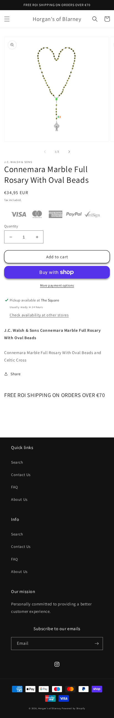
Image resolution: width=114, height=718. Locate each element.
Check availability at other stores (39, 314)
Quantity (11, 226)
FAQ (14, 487)
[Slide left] (45, 152)
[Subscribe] (96, 643)
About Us (19, 499)
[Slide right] (69, 152)
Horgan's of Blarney (49, 708)
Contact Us (21, 474)
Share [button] (16, 373)
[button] (7, 19)
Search (17, 462)
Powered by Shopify (73, 708)
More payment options (57, 285)
